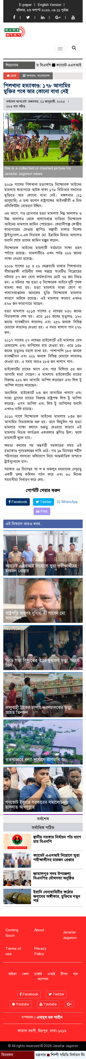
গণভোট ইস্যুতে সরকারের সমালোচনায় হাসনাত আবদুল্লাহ (37, 805)
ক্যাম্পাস (43, 979)
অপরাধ (31, 76)
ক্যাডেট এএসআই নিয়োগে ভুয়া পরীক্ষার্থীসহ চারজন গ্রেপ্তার (41, 568)
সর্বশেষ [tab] (43, 819)
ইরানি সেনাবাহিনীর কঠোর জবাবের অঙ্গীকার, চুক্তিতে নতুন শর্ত (56, 896)
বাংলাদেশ (43, 76)
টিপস (64, 974)
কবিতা (12, 974)
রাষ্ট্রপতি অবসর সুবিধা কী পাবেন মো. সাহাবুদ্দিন (36, 615)
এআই (51, 974)
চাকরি (38, 974)
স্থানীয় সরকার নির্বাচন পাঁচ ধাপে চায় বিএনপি (57, 839)
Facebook (19, 502)
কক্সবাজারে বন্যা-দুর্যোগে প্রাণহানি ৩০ (36, 759)
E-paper (25, 5)
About (39, 930)
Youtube (22, 1004)
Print (43, 511)
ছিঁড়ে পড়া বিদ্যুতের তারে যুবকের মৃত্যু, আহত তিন (42, 663)
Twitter (45, 502)
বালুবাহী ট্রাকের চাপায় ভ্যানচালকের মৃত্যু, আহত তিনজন (39, 710)
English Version (49, 5)
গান (75, 974)
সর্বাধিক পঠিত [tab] (43, 827)
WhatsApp (69, 502)
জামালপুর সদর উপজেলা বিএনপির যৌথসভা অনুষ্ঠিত (53, 876)
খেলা (25, 974)
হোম (13, 76)
